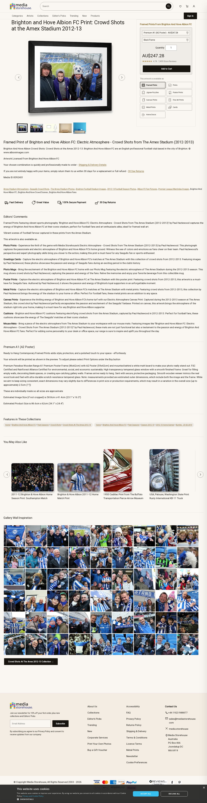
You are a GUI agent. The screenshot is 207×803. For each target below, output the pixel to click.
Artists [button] (30, 16)
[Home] (23, 6)
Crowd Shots (55, 425)
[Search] (168, 6)
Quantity (159, 47)
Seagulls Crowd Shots (39, 189)
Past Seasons (43, 425)
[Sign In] (194, 6)
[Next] (122, 77)
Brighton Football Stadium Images (91, 189)
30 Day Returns (136, 171)
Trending (74, 16)
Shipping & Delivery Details (92, 164)
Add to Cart (166, 69)
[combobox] (103, 6)
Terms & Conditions (136, 737)
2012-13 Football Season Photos (121, 189)
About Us (92, 706)
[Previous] (18, 77)
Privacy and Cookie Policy (33, 796)
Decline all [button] (174, 794)
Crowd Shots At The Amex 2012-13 (77, 425)
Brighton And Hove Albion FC (24, 425)
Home (7, 425)
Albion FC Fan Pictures (147, 189)
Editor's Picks (59, 16)
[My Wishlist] (180, 6)
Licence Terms (134, 743)
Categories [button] (17, 16)
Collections (42, 16)
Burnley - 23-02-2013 (184, 425)
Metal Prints (132, 750)
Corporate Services (97, 737)
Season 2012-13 (147, 425)
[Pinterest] (179, 783)
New (84, 16)
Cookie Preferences (136, 762)
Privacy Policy (133, 718)
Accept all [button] (146, 794)
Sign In (190, 16)
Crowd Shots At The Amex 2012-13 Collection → (31, 661)
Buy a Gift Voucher (97, 750)
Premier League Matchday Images (173, 189)
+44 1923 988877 (178, 712)
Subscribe (60, 723)
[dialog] (103, 794)
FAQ (128, 712)
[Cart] (187, 6)
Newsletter (132, 756)
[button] (73, 799)
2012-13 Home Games (165, 425)
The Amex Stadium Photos (63, 189)
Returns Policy (133, 725)
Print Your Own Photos (99, 743)
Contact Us (171, 706)
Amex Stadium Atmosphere (16, 189)
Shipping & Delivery (136, 731)
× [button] (204, 788)
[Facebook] (172, 783)
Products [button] (95, 16)
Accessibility (133, 706)
